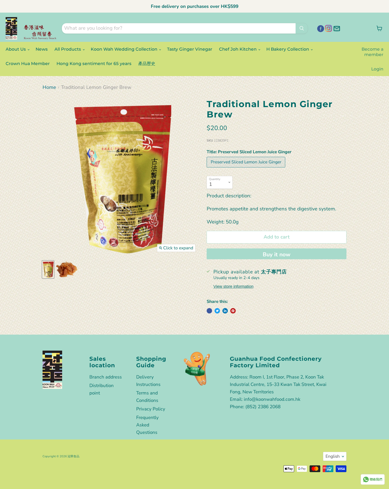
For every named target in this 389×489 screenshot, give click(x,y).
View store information (233, 286)
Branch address (105, 377)
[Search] (302, 28)
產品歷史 (146, 63)
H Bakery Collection (288, 49)
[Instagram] (328, 28)
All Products (68, 49)
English (333, 456)
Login (377, 69)
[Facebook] (320, 28)
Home (49, 87)
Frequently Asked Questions (147, 424)
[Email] (336, 28)
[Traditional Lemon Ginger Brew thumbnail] (48, 269)
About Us (16, 49)
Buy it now (276, 254)
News (42, 49)
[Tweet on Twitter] (217, 310)
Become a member (372, 51)
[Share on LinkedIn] (225, 310)
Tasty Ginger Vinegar (189, 49)
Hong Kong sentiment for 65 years (94, 63)
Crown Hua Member (28, 63)
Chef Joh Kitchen (238, 49)
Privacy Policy (150, 409)
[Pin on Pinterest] (233, 310)
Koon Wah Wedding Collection (124, 49)
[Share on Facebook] (209, 310)
